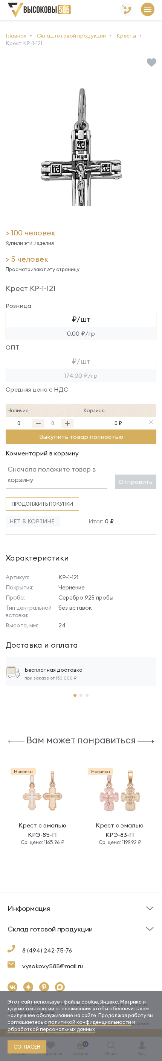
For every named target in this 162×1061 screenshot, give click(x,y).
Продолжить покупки (42, 504)
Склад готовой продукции (29, 913)
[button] (16, 741)
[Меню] (147, 10)
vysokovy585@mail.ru (52, 966)
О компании (24, 939)
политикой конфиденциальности (89, 1022)
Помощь (95, 920)
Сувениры (97, 941)
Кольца (17, 941)
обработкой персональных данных (51, 1029)
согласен (27, 1047)
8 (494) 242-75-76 (47, 950)
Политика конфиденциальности (113, 935)
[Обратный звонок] (126, 10)
